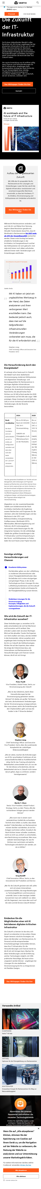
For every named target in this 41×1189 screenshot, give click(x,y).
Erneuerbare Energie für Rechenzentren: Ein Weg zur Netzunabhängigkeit (19, 1090)
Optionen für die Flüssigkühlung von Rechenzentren (19, 1061)
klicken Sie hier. (25, 1165)
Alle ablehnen (21, 1176)
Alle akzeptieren (21, 1170)
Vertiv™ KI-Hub (7, 1033)
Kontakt (19, 91)
